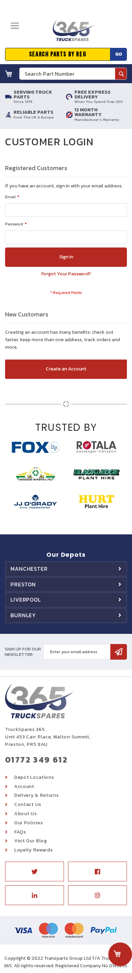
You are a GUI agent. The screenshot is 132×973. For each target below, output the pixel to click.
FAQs (20, 832)
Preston (23, 584)
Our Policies (28, 822)
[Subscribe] (118, 652)
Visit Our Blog (30, 840)
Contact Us (27, 804)
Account (24, 786)
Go (118, 54)
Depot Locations (34, 777)
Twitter (34, 871)
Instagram (97, 895)
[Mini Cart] (9, 73)
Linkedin (34, 895)
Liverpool (25, 599)
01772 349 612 (36, 760)
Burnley (23, 615)
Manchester (29, 569)
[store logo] (71, 33)
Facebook (97, 871)
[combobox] (73, 74)
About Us (25, 813)
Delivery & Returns (36, 795)
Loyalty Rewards (33, 849)
